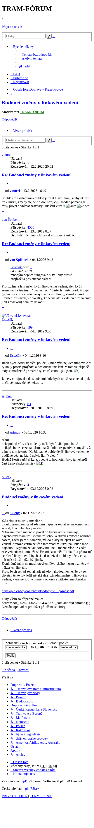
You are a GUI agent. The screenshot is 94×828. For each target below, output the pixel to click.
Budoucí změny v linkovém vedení (40, 102)
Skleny (6, 477)
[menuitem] (35, 54)
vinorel (6, 155)
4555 (30, 227)
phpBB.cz (32, 788)
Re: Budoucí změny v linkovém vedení (36, 175)
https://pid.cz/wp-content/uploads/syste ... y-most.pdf (38, 591)
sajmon (7, 396)
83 (29, 404)
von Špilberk (10, 219)
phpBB (25, 781)
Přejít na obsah (12, 27)
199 (30, 327)
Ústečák (16, 267)
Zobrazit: (12, 643)
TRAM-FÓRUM (32, 112)
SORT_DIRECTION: (43, 647)
